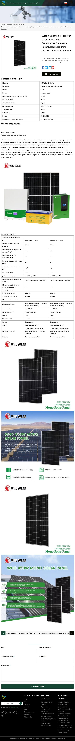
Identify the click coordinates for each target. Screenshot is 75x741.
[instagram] (17, 712)
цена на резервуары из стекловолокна (65, 731)
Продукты (10, 24)
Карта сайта (27, 714)
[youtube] (13, 712)
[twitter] (10, 712)
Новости (26, 707)
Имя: (3, 647)
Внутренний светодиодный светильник (45, 709)
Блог (25, 709)
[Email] (20, 703)
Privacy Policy (28, 717)
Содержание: (5, 665)
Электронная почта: (45, 647)
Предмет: (42, 656)
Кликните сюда (13, 707)
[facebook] (2, 712)
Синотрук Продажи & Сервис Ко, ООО (64, 703)
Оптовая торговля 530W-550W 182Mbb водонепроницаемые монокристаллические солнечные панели (26, 633)
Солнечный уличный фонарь (47, 703)
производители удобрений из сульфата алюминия (65, 709)
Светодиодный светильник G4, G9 (46, 724)
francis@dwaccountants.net (58, 738)
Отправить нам (52, 74)
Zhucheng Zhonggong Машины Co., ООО (64, 715)
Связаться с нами (29, 712)
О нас (25, 702)
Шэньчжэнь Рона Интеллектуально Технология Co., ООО (64, 721)
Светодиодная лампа (47, 713)
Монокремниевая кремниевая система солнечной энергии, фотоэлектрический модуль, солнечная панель (49, 633)
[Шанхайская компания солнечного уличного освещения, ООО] (10, 696)
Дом (4, 24)
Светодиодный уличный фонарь (48, 720)
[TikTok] (2, 715)
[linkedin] (6, 712)
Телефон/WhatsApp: (8, 656)
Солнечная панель (19, 24)
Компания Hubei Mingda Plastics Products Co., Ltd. (65, 726)
